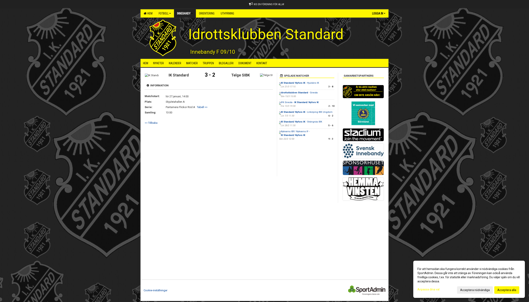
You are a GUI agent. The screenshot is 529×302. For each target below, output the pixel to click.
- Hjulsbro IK (300, 83)
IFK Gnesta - (300, 102)
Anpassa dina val (428, 289)
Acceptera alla (506, 290)
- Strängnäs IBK (301, 121)
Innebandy (184, 13)
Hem (149, 13)
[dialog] (469, 279)
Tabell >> (202, 107)
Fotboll (164, 13)
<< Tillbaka (151, 122)
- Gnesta (299, 92)
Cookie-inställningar (155, 290)
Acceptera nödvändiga (475, 290)
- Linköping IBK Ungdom (306, 112)
